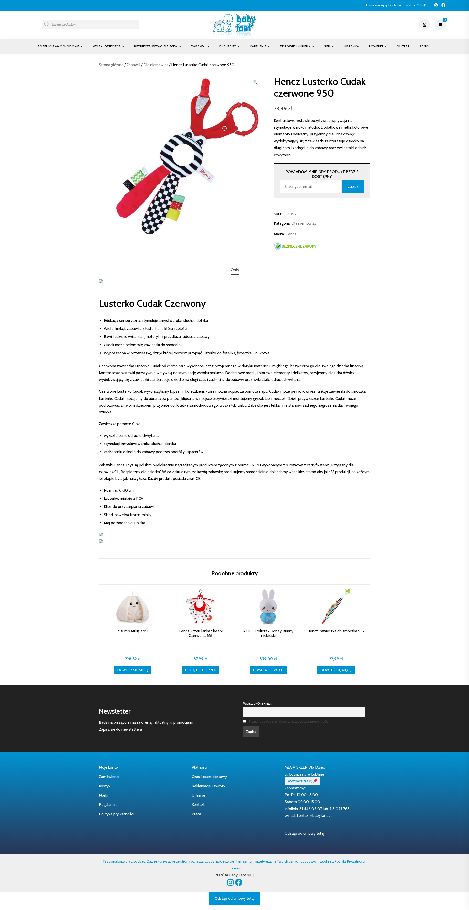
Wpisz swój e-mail (257, 703)
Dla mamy (227, 46)
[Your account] (425, 24)
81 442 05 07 (310, 808)
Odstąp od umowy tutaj (304, 833)
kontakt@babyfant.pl (314, 815)
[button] (255, 82)
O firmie (198, 795)
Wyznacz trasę (300, 781)
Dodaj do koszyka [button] (200, 670)
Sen (327, 46)
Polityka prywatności (116, 814)
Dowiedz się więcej (132, 670)
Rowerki (376, 46)
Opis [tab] (235, 269)
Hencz (291, 234)
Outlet (403, 46)
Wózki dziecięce (106, 46)
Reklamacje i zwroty (208, 786)
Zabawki (198, 46)
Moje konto (108, 767)
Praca (196, 814)
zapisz (353, 186)
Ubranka (351, 46)
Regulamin (108, 804)
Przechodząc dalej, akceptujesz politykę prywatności (289, 721)
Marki (103, 795)
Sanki (424, 46)
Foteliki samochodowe (58, 46)
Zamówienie (109, 776)
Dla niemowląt (155, 64)
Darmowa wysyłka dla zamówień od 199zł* (396, 5)
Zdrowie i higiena (295, 46)
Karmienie (258, 46)
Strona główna (111, 64)
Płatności (199, 767)
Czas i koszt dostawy (209, 776)
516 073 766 (339, 808)
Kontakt (198, 804)
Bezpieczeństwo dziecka (155, 46)
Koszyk (104, 786)
